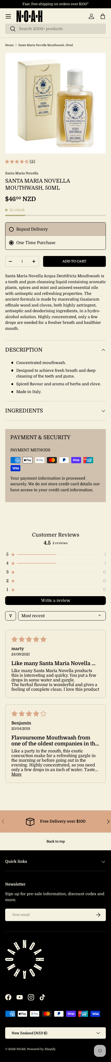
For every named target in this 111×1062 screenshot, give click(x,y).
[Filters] (10, 616)
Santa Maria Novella (21, 173)
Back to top (55, 841)
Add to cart (74, 261)
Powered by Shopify (41, 1049)
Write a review (55, 600)
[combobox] (55, 29)
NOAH (21, 1049)
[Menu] (8, 16)
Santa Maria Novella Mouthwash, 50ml (45, 45)
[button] (102, 16)
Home (9, 45)
